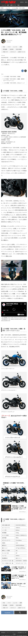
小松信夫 (8, 42)
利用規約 (3, 632)
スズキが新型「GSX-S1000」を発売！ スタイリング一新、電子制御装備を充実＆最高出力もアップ (14, 32)
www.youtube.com (5, 320)
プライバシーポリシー (11, 632)
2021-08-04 (9, 40)
